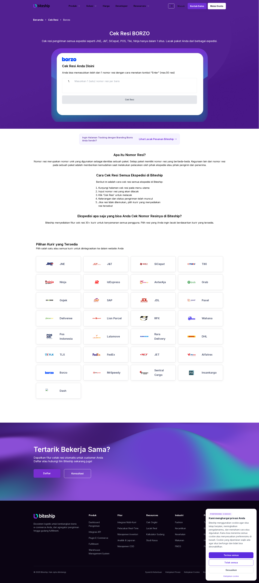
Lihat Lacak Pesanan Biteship (156, 139)
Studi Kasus (152, 540)
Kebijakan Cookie (192, 572)
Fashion (179, 522)
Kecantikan (180, 528)
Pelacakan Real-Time (128, 528)
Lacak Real (151, 528)
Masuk (181, 6)
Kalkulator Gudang (155, 534)
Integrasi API (95, 532)
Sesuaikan (231, 570)
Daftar (47, 473)
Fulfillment (93, 544)
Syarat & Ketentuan (153, 572)
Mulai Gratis (216, 6)
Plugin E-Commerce (98, 538)
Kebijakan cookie (231, 576)
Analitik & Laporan (126, 540)
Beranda (38, 19)
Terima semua (231, 555)
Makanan (179, 540)
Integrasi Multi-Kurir (127, 522)
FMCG (178, 546)
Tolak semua (231, 562)
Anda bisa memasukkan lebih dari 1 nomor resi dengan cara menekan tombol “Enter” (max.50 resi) (118, 72)
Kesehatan (180, 534)
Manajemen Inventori (128, 534)
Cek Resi (53, 19)
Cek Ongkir (152, 522)
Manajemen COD (126, 546)
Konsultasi (77, 473)
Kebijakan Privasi (172, 572)
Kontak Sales (197, 6)
